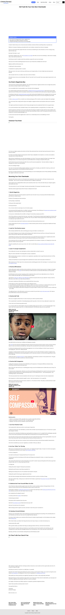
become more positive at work (50, 210)
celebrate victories (20, 356)
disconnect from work (45, 478)
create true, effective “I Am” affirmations (21, 277)
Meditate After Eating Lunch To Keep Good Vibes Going (38, 603)
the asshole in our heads (28, 55)
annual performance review (24, 94)
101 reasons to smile (13, 263)
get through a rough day (30, 450)
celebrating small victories (24, 489)
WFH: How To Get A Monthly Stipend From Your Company (50, 603)
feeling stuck (13, 518)
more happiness (15, 573)
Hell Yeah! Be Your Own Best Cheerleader (32, 7)
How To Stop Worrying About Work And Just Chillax (25, 603)
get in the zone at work (45, 291)
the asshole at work (16, 502)
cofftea (19, 495)
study (20, 270)
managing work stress (41, 573)
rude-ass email (15, 99)
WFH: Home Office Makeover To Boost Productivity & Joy (13, 603)
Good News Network (24, 223)
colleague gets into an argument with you (36, 90)
